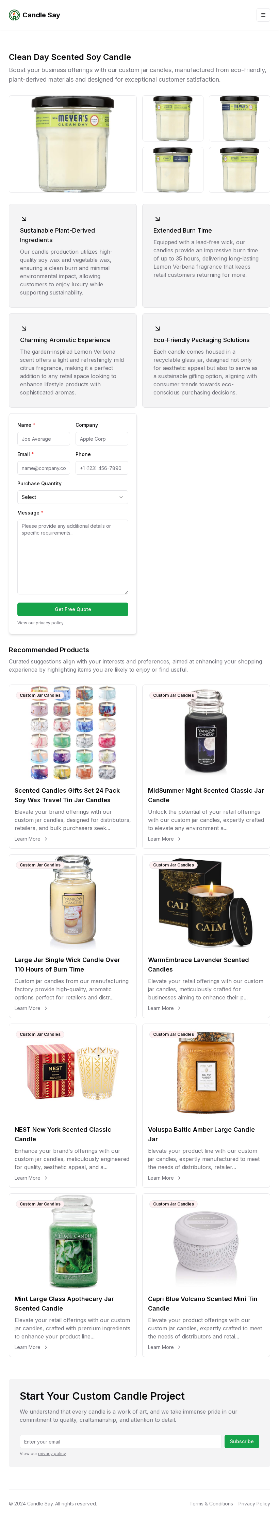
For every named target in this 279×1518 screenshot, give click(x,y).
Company (87, 425)
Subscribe (242, 1441)
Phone (83, 454)
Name (26, 425)
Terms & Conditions (211, 1503)
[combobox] (72, 497)
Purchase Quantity (39, 483)
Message (30, 513)
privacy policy (49, 622)
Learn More (27, 839)
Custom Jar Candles (40, 695)
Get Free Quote (73, 609)
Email (25, 454)
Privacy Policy (254, 1503)
